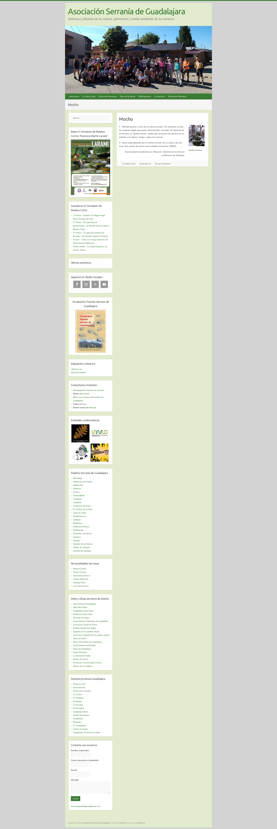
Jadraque (77, 520)
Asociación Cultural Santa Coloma (87, 663)
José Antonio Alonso (81, 576)
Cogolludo (77, 502)
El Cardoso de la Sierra (82, 509)
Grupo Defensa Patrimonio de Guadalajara (90, 621)
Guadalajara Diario (80, 712)
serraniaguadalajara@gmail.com (86, 806)
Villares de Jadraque (81, 547)
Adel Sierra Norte (80, 607)
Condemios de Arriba (81, 506)
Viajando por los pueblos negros (86, 632)
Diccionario (144, 164)
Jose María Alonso (81, 586)
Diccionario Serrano (177, 96)
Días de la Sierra (127, 96)
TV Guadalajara (79, 725)
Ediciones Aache (78, 372)
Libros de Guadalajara (82, 649)
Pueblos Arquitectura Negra (84, 628)
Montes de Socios (80, 659)
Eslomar (86, 394)
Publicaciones (144, 96)
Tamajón (76, 540)
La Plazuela (78, 705)
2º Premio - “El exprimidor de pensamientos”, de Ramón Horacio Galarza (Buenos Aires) (91, 225)
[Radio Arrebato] (100, 445)
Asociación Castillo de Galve (85, 625)
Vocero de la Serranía (82, 691)
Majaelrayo (77, 523)
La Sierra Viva (88, 96)
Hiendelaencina (79, 516)
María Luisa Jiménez (81, 397)
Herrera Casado (79, 569)
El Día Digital (78, 708)
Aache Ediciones (80, 652)
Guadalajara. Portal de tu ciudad (86, 732)
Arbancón (77, 489)
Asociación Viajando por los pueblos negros (91, 635)
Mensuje (92, 407)
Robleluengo (78, 530)
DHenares (77, 722)
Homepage (77, 390)
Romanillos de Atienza (82, 533)
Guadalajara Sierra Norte (83, 611)
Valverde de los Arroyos (83, 544)
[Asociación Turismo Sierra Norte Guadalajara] (100, 426)
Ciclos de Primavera (107, 96)
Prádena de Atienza (81, 527)
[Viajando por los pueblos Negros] (80, 445)
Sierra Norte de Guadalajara (84, 604)
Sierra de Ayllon (79, 638)
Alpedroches (78, 485)
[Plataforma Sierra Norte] (80, 426)
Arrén (84, 404)
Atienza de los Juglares (83, 666)
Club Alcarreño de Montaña (84, 645)
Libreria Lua (76, 369)
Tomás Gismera (79, 572)
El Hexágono (78, 698)
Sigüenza (77, 537)
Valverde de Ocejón (81, 618)
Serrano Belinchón (80, 579)
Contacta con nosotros (94, 390)
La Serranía (159, 96)
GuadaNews (78, 719)
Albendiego (77, 478)
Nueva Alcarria (79, 687)
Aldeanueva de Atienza (82, 482)
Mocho (126, 119)
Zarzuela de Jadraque (82, 551)
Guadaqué (77, 701)
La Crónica (77, 694)
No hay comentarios (163, 164)
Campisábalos (79, 495)
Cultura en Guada (80, 729)
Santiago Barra (79, 582)
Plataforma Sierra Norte (83, 614)
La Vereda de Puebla (81, 656)
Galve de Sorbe (79, 513)
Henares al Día (79, 684)
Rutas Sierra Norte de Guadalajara (87, 642)
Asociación (74, 96)
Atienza (76, 492)
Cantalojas (77, 499)
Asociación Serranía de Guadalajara (126, 11)
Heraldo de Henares (81, 715)
